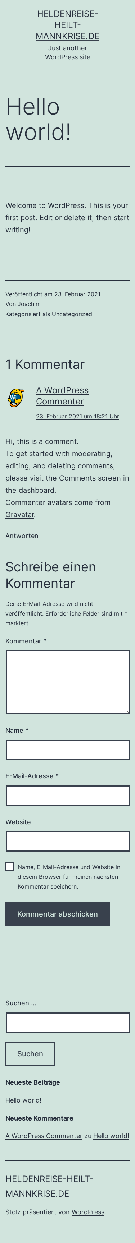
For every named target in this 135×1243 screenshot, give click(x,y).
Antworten (22, 535)
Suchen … (20, 1003)
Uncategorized (72, 313)
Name (16, 730)
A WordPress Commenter (43, 1136)
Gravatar (19, 514)
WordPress (88, 1212)
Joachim (29, 303)
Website (18, 822)
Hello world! (23, 1100)
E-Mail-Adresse (32, 776)
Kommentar (25, 641)
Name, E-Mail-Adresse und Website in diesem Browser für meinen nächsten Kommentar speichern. (69, 876)
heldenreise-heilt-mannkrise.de (67, 25)
